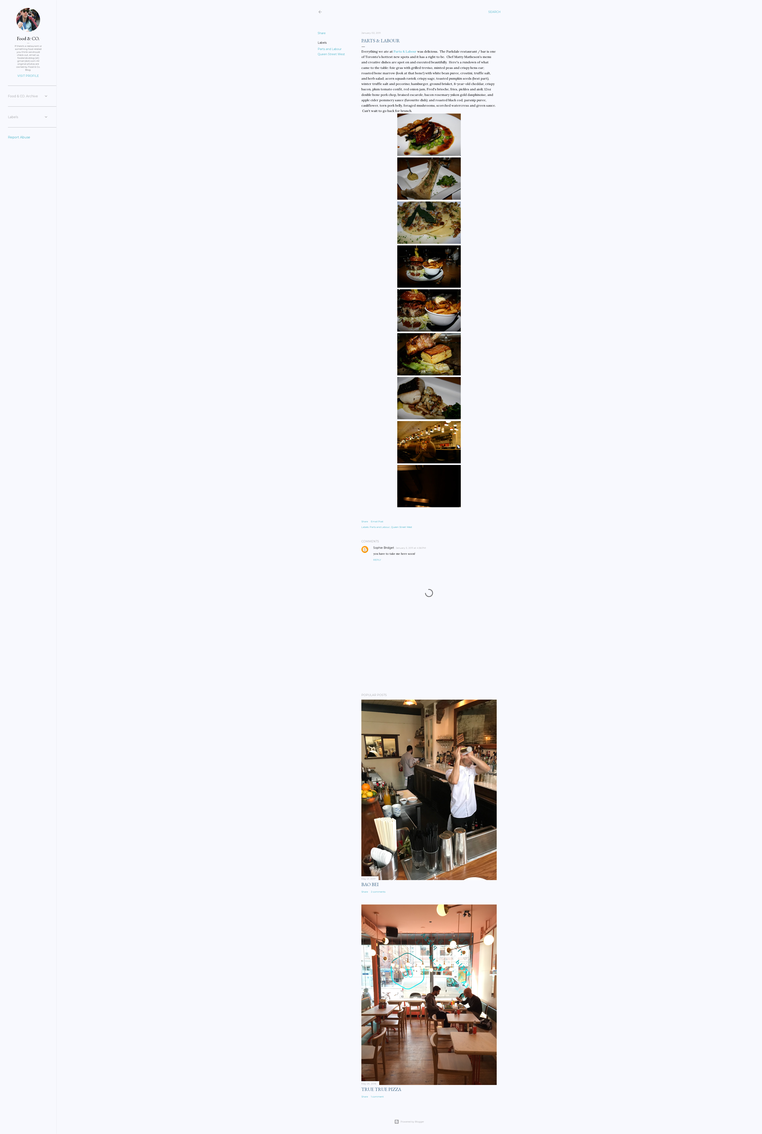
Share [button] (322, 33)
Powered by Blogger (412, 1121)
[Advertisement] (429, 655)
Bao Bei (370, 884)
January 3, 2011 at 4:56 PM (411, 547)
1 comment (377, 1096)
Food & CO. (28, 38)
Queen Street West (331, 54)
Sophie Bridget (383, 548)
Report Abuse (19, 137)
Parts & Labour (405, 51)
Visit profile (28, 76)
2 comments (378, 891)
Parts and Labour (330, 49)
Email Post (377, 521)
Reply (377, 559)
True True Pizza (381, 1089)
